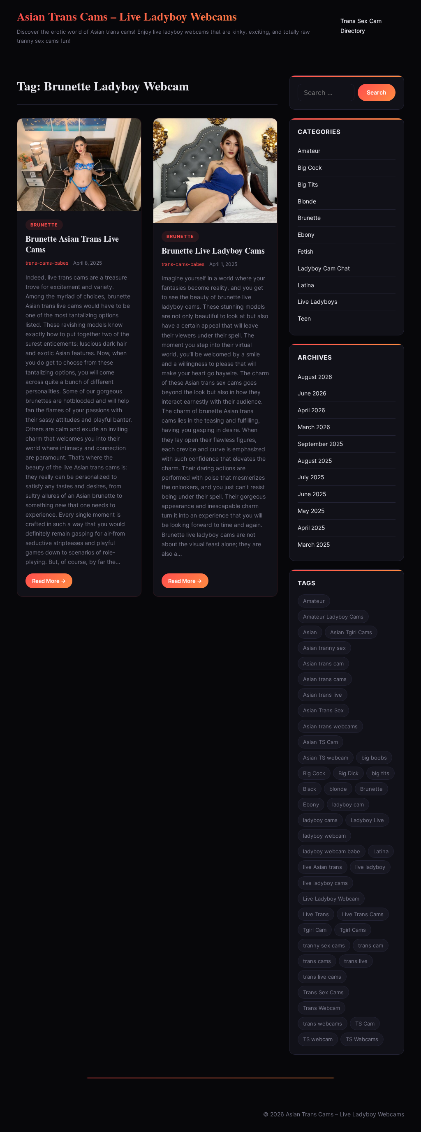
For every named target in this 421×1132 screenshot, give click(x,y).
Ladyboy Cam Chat (324, 268)
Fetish (305, 251)
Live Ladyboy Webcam (331, 898)
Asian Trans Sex (323, 710)
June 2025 (312, 493)
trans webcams (322, 1023)
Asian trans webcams (330, 726)
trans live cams (322, 976)
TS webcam (318, 1039)
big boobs (374, 757)
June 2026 (312, 393)
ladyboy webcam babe (331, 851)
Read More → (49, 581)
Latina (306, 285)
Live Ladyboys (317, 301)
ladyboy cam (348, 804)
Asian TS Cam (320, 742)
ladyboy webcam (324, 835)
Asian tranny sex (324, 648)
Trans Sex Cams (323, 992)
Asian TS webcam (325, 757)
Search (376, 92)
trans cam (370, 945)
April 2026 (311, 410)
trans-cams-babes (46, 263)
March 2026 (314, 426)
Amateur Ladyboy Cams (333, 616)
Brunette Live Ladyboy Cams (213, 250)
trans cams (317, 961)
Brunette (44, 225)
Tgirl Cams (353, 929)
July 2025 (311, 477)
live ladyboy (370, 867)
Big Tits (308, 184)
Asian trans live (322, 694)
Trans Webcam (321, 1008)
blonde (338, 788)
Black (309, 788)
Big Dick (348, 773)
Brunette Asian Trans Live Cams (72, 244)
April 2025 (311, 527)
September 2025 (320, 443)
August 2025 (315, 460)
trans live (356, 961)
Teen (304, 318)
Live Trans (316, 914)
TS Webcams (362, 1039)
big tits (380, 773)
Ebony (306, 234)
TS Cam (365, 1023)
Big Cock (310, 167)
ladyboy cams (320, 820)
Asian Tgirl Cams (351, 632)
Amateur (309, 150)
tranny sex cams (324, 945)
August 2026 (315, 376)
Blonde (307, 201)
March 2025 (314, 544)
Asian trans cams (325, 679)
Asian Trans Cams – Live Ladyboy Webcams (127, 16)
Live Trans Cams (363, 914)
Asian (310, 632)
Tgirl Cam (314, 929)
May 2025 (311, 510)
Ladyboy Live (367, 820)
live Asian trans (322, 867)
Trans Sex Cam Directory (361, 25)
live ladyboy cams (325, 883)
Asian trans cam (323, 663)
